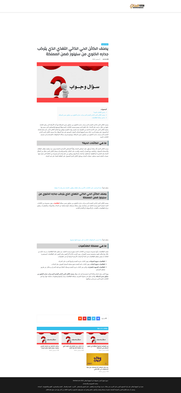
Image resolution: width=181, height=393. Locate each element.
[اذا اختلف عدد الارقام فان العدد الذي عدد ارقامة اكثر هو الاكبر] (73, 338)
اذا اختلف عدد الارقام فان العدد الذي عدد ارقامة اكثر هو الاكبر (73, 347)
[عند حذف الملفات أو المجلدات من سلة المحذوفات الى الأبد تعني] (97, 359)
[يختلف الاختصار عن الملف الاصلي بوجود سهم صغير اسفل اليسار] (48, 338)
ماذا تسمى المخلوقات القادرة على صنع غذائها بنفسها (86, 240)
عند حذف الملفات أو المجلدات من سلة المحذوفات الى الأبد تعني (97, 368)
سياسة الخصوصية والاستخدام (90, 383)
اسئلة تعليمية (105, 44)
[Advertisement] (90, 27)
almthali (105, 59)
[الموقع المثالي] (137, 6)
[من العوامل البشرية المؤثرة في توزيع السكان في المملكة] (97, 338)
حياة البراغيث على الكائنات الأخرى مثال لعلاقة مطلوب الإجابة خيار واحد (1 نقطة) (78, 188)
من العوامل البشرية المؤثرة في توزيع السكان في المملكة (97, 347)
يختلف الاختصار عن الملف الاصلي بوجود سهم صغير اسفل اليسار (49, 347)
